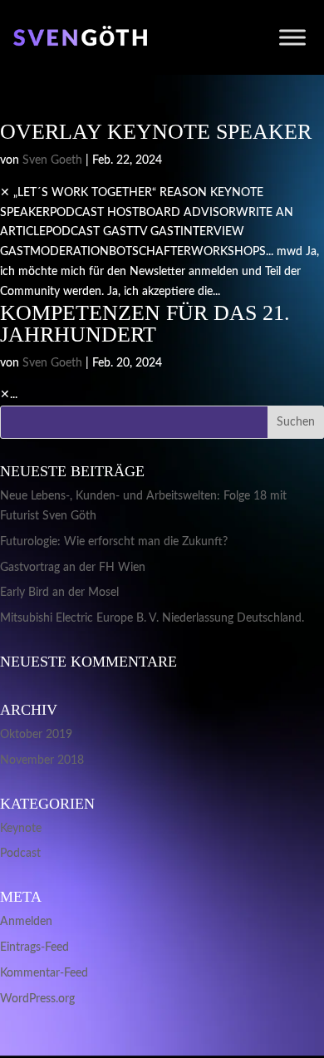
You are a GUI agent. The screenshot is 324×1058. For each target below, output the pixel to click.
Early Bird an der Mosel (59, 592)
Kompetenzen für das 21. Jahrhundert (145, 324)
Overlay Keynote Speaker (156, 132)
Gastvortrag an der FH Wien (72, 567)
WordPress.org (37, 999)
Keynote (21, 828)
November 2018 (42, 760)
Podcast (20, 853)
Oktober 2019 (36, 735)
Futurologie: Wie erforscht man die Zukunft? (114, 542)
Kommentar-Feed (44, 973)
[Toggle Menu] (292, 37)
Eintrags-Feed (34, 947)
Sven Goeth (52, 160)
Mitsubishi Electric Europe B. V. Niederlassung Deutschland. (152, 618)
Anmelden (26, 922)
